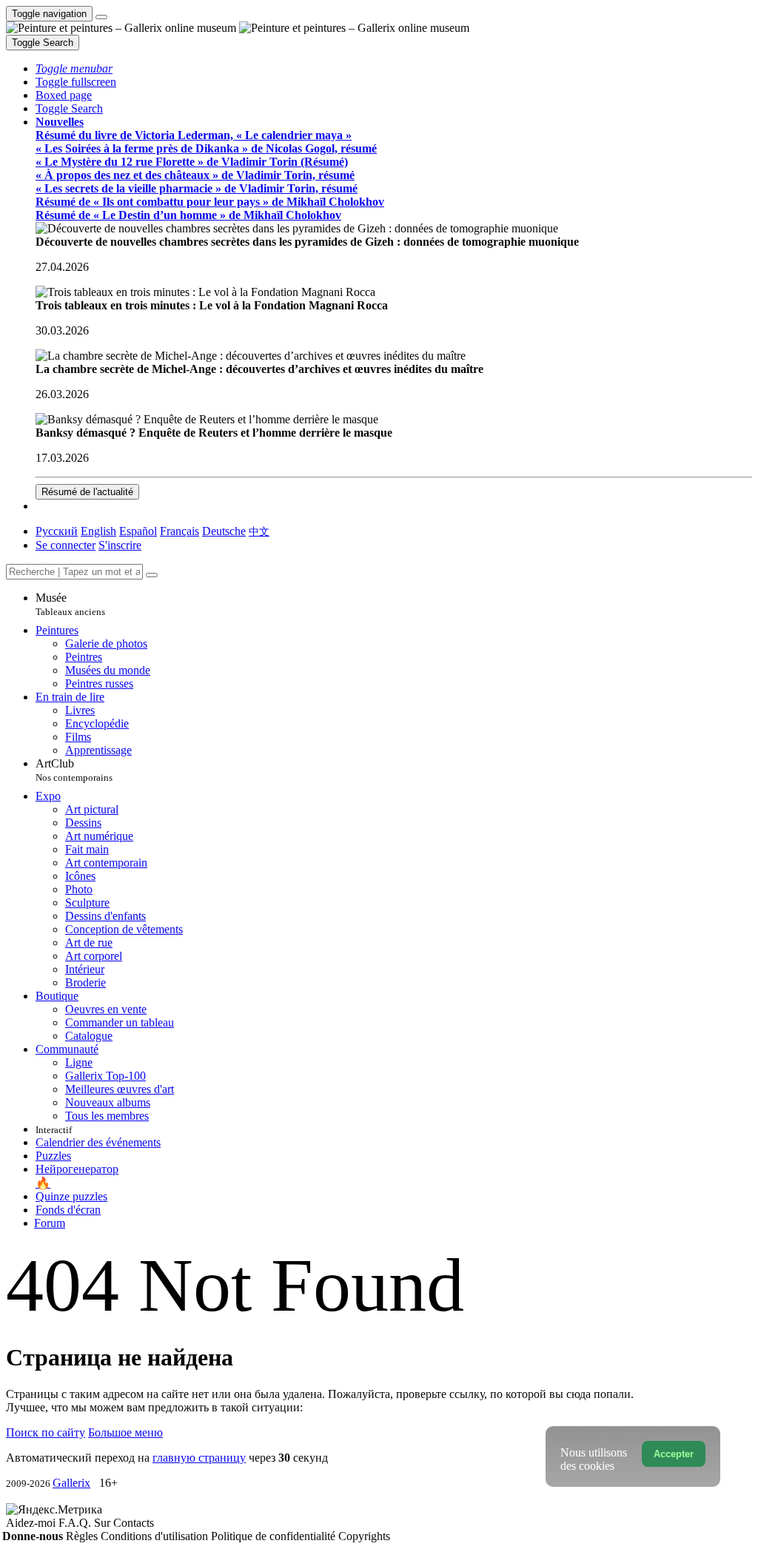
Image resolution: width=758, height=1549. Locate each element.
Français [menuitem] (179, 531)
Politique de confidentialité (274, 1536)
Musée (70, 604)
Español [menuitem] (138, 531)
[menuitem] (259, 531)
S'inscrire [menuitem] (119, 545)
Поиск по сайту (45, 1432)
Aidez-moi (32, 1522)
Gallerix (71, 1482)
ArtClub (74, 770)
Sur (103, 1522)
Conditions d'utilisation (156, 1536)
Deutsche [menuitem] (224, 531)
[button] (74, 68)
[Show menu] (101, 17)
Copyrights (364, 1536)
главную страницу (199, 1457)
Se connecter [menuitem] (65, 545)
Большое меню (125, 1432)
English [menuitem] (98, 531)
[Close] (152, 575)
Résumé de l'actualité (87, 491)
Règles (83, 1536)
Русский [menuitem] (57, 531)
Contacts (133, 1522)
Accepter (674, 1453)
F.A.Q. (76, 1522)
